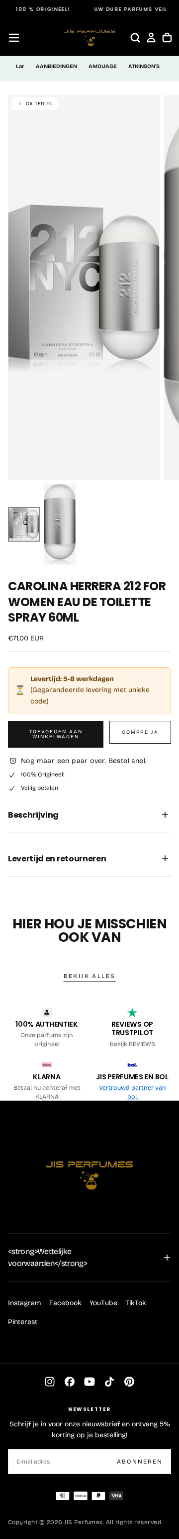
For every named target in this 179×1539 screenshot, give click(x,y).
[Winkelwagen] (167, 38)
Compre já (140, 732)
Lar (20, 66)
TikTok (135, 1303)
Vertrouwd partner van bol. (132, 1092)
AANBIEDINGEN (56, 66)
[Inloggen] (151, 38)
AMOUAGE (103, 66)
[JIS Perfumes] (89, 1170)
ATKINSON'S (144, 66)
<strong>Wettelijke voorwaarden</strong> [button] (47, 1257)
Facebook (65, 1303)
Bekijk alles (90, 976)
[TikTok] (109, 1382)
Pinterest (22, 1322)
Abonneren (140, 1461)
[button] (14, 38)
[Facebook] (70, 1382)
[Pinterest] (129, 1382)
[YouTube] (89, 1382)
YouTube (103, 1303)
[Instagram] (50, 1382)
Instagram (24, 1303)
